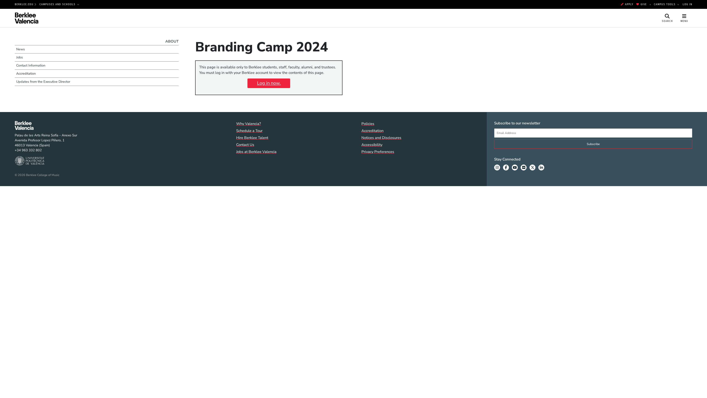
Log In (687, 4)
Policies (367, 123)
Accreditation (26, 73)
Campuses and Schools (58, 4)
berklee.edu (24, 4)
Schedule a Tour (249, 130)
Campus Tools (665, 4)
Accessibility (371, 144)
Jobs (19, 57)
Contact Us (245, 144)
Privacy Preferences (377, 151)
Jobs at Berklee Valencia (256, 151)
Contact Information (30, 65)
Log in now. (269, 83)
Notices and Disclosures (381, 137)
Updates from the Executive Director (43, 81)
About (172, 41)
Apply (629, 4)
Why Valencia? (248, 123)
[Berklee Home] (46, 125)
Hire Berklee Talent (252, 137)
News (20, 49)
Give (644, 4)
